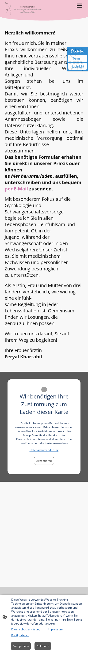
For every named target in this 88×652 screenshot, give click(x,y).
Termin (77, 58)
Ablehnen (43, 646)
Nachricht (77, 66)
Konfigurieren (20, 635)
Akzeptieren (44, 461)
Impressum (55, 629)
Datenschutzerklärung (44, 450)
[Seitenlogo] (24, 8)
